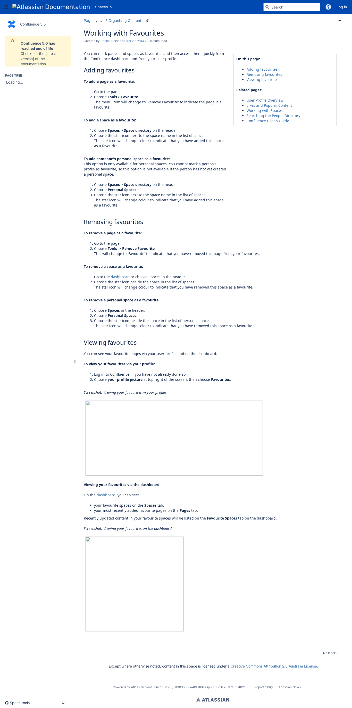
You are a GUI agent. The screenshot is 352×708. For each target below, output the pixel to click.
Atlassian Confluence (146, 687)
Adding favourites (262, 69)
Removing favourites (264, 74)
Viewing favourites (263, 79)
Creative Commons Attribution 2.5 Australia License (274, 666)
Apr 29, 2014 (135, 41)
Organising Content (124, 20)
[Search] (267, 7)
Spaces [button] (101, 7)
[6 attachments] (147, 21)
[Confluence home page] (51, 7)
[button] (6, 7)
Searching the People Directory (273, 115)
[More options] (339, 20)
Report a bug (263, 687)
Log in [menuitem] (342, 7)
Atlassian (212, 699)
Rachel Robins (110, 41)
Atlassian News (290, 687)
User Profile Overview (265, 100)
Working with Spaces (265, 110)
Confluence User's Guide (268, 120)
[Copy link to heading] (136, 71)
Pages (89, 20)
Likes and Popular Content (269, 105)
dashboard (120, 276)
